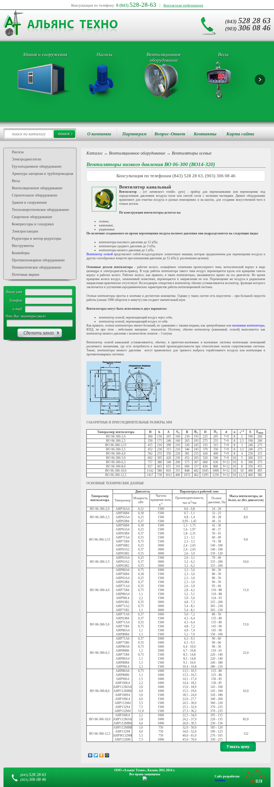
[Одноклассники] (101, 755)
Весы (16, 181)
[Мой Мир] (107, 755)
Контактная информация (183, 5)
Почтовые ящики (25, 275)
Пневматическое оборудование (36, 267)
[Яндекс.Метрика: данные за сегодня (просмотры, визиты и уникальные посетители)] (145, 778)
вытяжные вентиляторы (248, 325)
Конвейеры (20, 253)
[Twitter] (96, 755)
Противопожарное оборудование (38, 260)
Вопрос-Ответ (169, 133)
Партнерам (134, 133)
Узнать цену (238, 746)
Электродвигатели (26, 159)
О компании (99, 133)
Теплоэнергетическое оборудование (40, 210)
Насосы (18, 152)
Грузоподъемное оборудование (37, 166)
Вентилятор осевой (100, 254)
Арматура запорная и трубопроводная (42, 174)
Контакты (205, 133)
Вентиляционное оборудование (137, 153)
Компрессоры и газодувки (33, 224)
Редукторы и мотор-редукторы (36, 239)
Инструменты (23, 246)
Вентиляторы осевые (192, 153)
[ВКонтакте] (90, 755)
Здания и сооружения (29, 202)
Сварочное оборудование (32, 217)
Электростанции (25, 231)
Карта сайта (240, 133)
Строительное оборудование (34, 195)
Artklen (220, 780)
